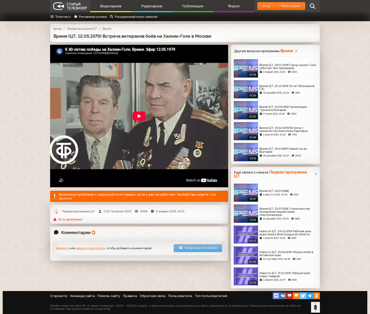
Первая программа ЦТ (82, 28)
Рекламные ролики (93, 17)
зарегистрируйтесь (90, 248)
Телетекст (63, 17)
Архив (57, 28)
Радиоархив (151, 6)
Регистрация (290, 6)
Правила (130, 296)
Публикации (192, 6)
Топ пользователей (211, 296)
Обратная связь (153, 296)
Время (107, 28)
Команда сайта (82, 296)
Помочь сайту (109, 296)
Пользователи (180, 296)
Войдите (62, 248)
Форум (234, 6)
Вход (266, 6)
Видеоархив (110, 6)
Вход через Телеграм (200, 248)
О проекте (58, 296)
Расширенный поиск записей (136, 17)
